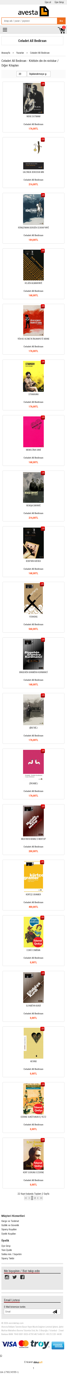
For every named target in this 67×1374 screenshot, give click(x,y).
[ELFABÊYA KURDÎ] (33, 974)
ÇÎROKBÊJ (33, 783)
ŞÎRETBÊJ (33, 728)
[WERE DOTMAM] (33, 84)
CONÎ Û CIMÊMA (33, 950)
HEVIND (33, 1061)
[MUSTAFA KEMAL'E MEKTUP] (33, 807)
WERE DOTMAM (33, 116)
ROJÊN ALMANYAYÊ (33, 283)
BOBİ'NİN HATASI (33, 561)
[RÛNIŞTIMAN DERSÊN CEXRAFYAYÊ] (33, 195)
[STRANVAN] (33, 362)
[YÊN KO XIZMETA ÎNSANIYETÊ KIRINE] (33, 307)
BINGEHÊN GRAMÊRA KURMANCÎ (33, 672)
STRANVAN (33, 394)
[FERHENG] (33, 584)
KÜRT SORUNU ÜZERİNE (33, 1172)
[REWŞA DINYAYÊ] (33, 473)
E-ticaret (28, 1362)
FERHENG (33, 617)
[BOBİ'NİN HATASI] (33, 529)
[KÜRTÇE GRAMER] (33, 862)
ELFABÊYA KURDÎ (33, 1005)
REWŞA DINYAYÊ (33, 505)
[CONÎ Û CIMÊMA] (33, 918)
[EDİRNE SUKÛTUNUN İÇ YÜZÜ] (33, 1085)
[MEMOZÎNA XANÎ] (33, 418)
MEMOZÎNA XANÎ (33, 450)
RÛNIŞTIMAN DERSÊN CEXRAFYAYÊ (33, 227)
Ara (61, 20)
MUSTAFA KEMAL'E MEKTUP (33, 839)
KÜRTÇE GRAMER (33, 894)
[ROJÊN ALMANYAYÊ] (33, 251)
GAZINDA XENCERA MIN (33, 172)
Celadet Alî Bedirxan (32, 41)
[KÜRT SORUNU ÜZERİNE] (33, 1140)
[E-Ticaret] (38, 1362)
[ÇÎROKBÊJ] (33, 751)
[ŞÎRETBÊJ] (33, 696)
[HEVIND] (33, 1029)
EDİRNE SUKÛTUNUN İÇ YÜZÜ (33, 1117)
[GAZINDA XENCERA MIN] (33, 140)
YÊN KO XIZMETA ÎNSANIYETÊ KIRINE (33, 339)
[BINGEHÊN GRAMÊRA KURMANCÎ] (33, 640)
